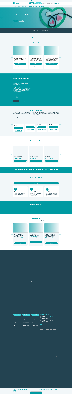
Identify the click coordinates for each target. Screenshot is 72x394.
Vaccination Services (26, 322)
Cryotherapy (16, 97)
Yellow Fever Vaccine (30, 57)
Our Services (36, 43)
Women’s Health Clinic (26, 325)
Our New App (44, 57)
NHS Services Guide (16, 324)
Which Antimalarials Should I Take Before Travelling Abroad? (48, 235)
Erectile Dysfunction (35, 318)
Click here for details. (48, 281)
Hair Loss (33, 322)
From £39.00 (33, 158)
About (15, 6)
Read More (18, 243)
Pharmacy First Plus (26, 321)
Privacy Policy (47, 389)
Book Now (32, 3)
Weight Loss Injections (35, 325)
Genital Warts (34, 321)
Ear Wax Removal (17, 95)
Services (19, 6)
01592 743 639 (44, 316)
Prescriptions (30, 6)
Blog (39, 6)
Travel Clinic (24, 6)
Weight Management (18, 94)
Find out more (16, 63)
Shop (14, 325)
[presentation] (1, 18)
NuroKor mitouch (47, 156)
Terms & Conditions (42, 389)
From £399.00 (49, 158)
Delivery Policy (57, 389)
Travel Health (17, 96)
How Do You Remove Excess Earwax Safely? (33, 235)
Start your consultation (18, 130)
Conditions (35, 6)
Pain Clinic (24, 319)
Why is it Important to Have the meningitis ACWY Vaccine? (18, 235)
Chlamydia (33, 316)
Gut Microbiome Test (15, 57)
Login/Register (38, 3)
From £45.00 (18, 158)
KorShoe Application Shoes (34, 156)
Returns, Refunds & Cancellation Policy (53, 390)
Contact (42, 6)
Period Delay (34, 324)
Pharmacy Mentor (19, 391)
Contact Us (15, 321)
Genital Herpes (34, 319)
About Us (15, 316)
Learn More (15, 20)
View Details (20, 160)
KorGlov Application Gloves (18, 156)
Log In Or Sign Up (36, 183)
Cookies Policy (52, 389)
